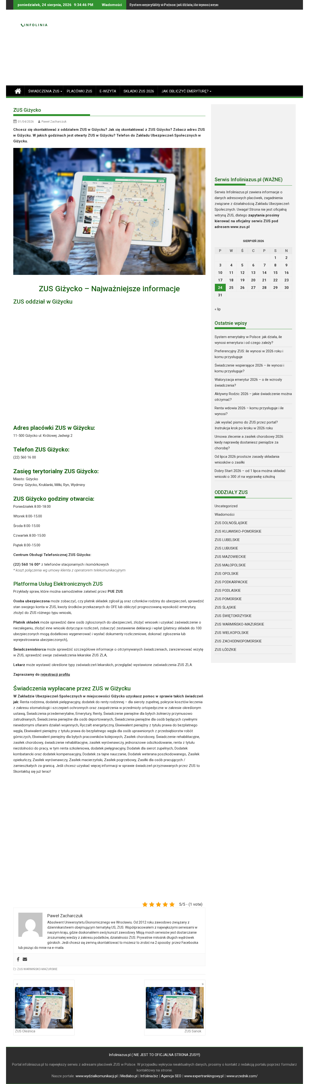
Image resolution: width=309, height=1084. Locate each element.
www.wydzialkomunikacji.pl (97, 1076)
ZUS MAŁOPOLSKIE (230, 565)
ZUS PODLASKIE (228, 590)
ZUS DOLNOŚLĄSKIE (231, 523)
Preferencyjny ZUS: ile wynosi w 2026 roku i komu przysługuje (178, 5)
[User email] (25, 959)
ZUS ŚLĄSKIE (225, 607)
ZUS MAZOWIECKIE (230, 557)
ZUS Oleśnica (25, 1031)
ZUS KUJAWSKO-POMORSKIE (238, 531)
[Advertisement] (200, 49)
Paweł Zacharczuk (54, 121)
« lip (218, 309)
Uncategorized (226, 506)
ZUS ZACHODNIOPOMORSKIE (238, 641)
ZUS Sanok (192, 1031)
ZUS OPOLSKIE (227, 573)
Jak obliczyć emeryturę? (185, 91)
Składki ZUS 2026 (139, 91)
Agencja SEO (171, 1076)
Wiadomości (224, 514)
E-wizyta (108, 91)
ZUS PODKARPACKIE (231, 582)
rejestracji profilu (55, 674)
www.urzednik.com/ (242, 1076)
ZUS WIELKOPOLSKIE (232, 633)
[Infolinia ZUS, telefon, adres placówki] (18, 90)
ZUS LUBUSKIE (226, 548)
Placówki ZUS (79, 91)
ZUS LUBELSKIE (227, 540)
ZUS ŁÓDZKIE (225, 649)
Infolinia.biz (149, 1076)
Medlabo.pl (128, 1076)
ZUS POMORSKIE (228, 599)
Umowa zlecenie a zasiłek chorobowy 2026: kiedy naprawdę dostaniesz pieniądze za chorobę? (249, 442)
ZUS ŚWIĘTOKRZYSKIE (233, 616)
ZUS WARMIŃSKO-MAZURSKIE (37, 969)
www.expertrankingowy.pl (204, 1076)
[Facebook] (18, 959)
